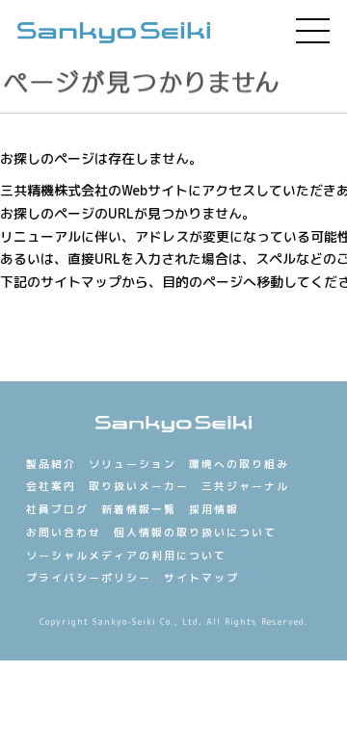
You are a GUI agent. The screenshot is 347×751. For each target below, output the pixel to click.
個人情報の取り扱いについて (195, 532)
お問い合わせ (63, 532)
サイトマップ (201, 577)
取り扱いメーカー (139, 486)
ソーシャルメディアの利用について (126, 555)
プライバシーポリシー (88, 577)
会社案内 (51, 486)
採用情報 (214, 509)
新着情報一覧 (138, 509)
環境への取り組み (239, 463)
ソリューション (132, 463)
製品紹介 (51, 463)
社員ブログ (57, 509)
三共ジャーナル (245, 486)
